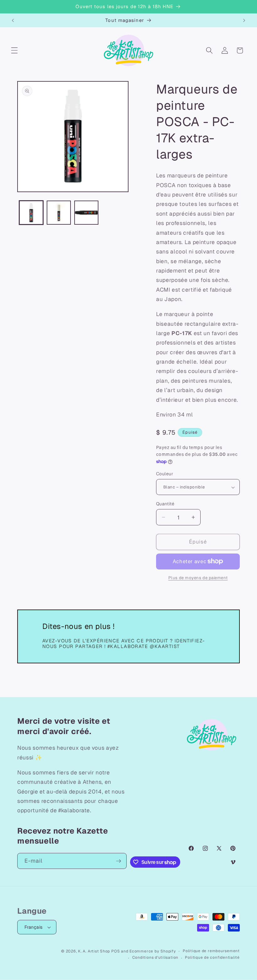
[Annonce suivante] (244, 20)
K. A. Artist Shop (94, 951)
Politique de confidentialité (212, 957)
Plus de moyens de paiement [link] (198, 577)
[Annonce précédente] (13, 20)
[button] (14, 50)
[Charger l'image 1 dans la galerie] (31, 213)
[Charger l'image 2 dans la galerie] (59, 213)
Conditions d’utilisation (155, 957)
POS (115, 951)
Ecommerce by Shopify (152, 951)
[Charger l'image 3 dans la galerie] (86, 213)
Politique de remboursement (211, 950)
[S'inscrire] (118, 861)
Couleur (164, 474)
